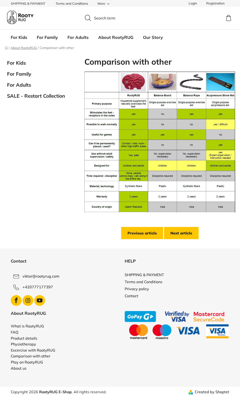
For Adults (19, 85)
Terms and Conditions (72, 3)
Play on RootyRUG (27, 362)
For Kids (16, 63)
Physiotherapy (23, 344)
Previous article (142, 233)
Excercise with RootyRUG (33, 350)
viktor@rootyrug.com (40, 276)
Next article (181, 233)
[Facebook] (16, 300)
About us (18, 368)
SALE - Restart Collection (36, 96)
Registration (215, 3)
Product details (24, 338)
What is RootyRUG (27, 326)
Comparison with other (30, 356)
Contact (131, 295)
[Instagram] (27, 300)
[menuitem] (19, 37)
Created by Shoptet (212, 392)
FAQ (14, 332)
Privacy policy (137, 288)
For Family (19, 74)
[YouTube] (39, 300)
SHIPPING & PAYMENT (28, 3)
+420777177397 (37, 287)
